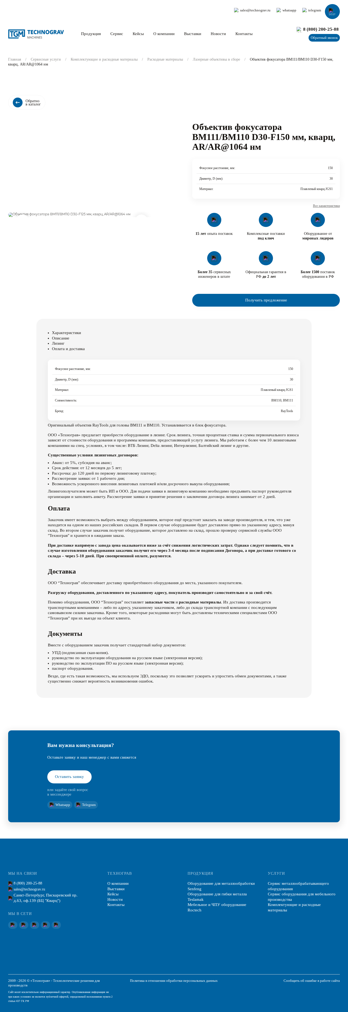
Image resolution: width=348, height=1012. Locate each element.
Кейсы (138, 34)
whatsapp (289, 10)
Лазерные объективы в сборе (216, 59)
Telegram (89, 805)
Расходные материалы (165, 59)
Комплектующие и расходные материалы (104, 59)
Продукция (91, 34)
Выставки (192, 34)
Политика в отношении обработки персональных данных (174, 981)
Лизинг (58, 343)
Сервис (116, 34)
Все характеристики (326, 206)
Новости (218, 34)
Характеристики (66, 333)
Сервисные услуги (46, 59)
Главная (14, 59)
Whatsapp (62, 805)
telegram (314, 10)
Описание (60, 338)
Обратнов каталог (33, 103)
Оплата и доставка (68, 349)
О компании (164, 34)
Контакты (244, 34)
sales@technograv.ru (255, 10)
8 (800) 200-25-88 (321, 29)
